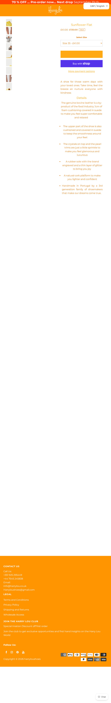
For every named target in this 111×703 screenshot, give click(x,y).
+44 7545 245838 (13, 578)
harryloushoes (32, 659)
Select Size (81, 37)
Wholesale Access (13, 614)
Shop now (7, 680)
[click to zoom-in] (48, 24)
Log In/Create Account (17, 699)
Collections (7, 686)
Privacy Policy (11, 604)
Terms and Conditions (16, 599)
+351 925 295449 (12, 575)
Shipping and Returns (16, 609)
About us (6, 693)
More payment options (81, 71)
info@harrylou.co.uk (14, 586)
